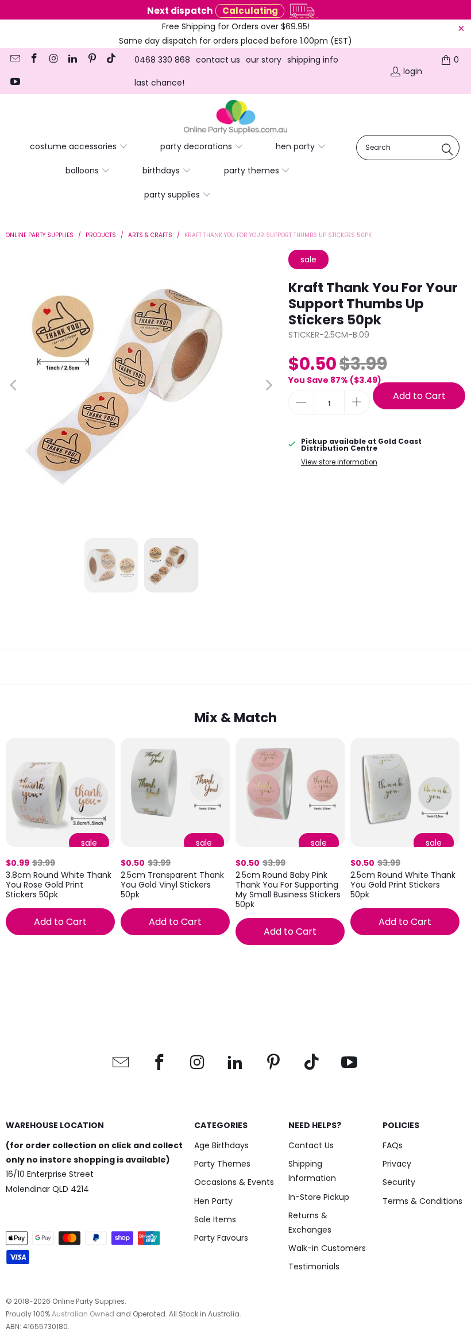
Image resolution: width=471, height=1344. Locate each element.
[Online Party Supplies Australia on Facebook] (34, 59)
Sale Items (215, 1219)
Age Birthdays (221, 1145)
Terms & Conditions (422, 1201)
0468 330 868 (162, 60)
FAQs (393, 1145)
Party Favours (221, 1238)
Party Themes (222, 1163)
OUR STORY (263, 60)
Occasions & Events (234, 1182)
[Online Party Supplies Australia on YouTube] (14, 82)
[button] (79, 147)
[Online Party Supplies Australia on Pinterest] (91, 59)
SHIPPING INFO (312, 60)
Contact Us (311, 1145)
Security (399, 1182)
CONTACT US (218, 60)
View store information (339, 462)
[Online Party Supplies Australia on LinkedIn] (72, 59)
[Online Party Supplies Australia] (235, 117)
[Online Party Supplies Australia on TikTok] (111, 59)
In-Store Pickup (318, 1197)
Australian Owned (83, 1314)
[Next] (268, 385)
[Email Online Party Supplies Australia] (14, 59)
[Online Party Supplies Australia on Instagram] (53, 59)
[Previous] (14, 385)
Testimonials (313, 1266)
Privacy (397, 1163)
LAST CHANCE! (159, 83)
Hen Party (213, 1201)
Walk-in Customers (327, 1248)
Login (412, 71)
